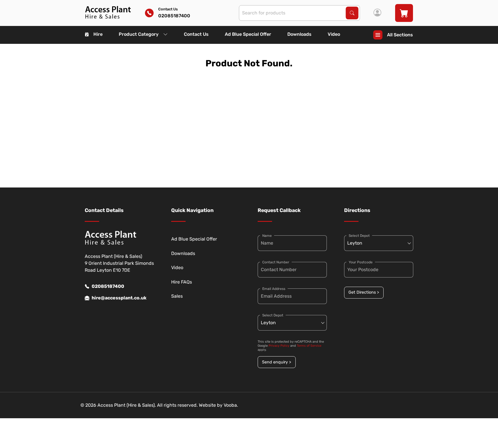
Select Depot (272, 315)
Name (267, 236)
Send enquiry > (276, 362)
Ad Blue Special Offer (248, 34)
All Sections (400, 34)
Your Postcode (361, 262)
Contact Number (275, 262)
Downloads (299, 34)
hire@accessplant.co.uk (119, 298)
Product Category (139, 34)
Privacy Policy (279, 346)
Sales (177, 296)
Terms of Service (309, 346)
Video (334, 34)
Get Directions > (363, 292)
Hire (98, 34)
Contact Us (196, 34)
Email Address (273, 289)
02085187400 (108, 286)
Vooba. (231, 405)
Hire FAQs (181, 282)
